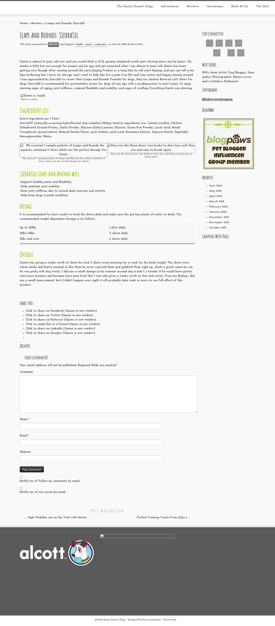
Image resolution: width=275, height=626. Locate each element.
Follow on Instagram (219, 99)
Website (25, 452)
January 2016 (217, 212)
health (79, 44)
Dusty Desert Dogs (115, 620)
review (88, 44)
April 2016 (215, 196)
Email (24, 435)
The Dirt (262, 6)
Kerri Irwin (137, 44)
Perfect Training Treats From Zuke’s (164, 517)
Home (24, 23)
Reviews (193, 6)
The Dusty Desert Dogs (135, 6)
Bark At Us (239, 6)
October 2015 (217, 227)
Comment (26, 372)
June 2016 (215, 185)
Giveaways (215, 6)
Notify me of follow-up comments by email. (50, 481)
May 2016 (215, 191)
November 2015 (219, 222)
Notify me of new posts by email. (43, 492)
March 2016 (216, 201)
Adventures (170, 6)
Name (25, 419)
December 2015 (219, 217)
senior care (100, 44)
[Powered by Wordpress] (178, 619)
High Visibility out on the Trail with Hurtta (55, 517)
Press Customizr (152, 620)
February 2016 (218, 206)
